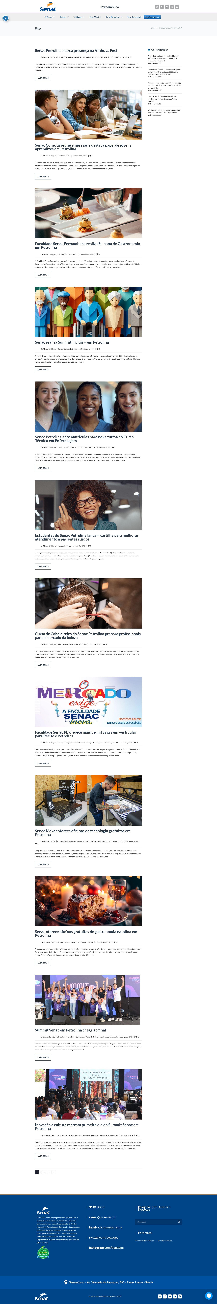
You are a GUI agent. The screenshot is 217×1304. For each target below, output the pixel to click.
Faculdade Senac (77, 743)
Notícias (70, 57)
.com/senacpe (105, 1227)
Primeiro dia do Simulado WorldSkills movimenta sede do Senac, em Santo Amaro (162, 99)
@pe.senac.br (102, 1217)
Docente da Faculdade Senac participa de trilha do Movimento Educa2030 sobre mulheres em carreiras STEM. (164, 71)
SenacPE (97, 57)
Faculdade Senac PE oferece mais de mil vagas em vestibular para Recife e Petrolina (85, 734)
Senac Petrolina (87, 57)
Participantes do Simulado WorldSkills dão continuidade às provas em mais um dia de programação (164, 85)
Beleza (60, 644)
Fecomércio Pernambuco (144, 1241)
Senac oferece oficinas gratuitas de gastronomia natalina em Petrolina (86, 933)
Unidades (104, 57)
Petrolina (77, 57)
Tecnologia (89, 841)
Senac (52, 6)
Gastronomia (62, 57)
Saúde (91, 447)
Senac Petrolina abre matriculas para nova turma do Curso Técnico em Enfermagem (84, 439)
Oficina (73, 841)
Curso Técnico (63, 447)
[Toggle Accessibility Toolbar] (6, 18)
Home (152, 28)
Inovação (60, 841)
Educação (67, 743)
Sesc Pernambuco (165, 1241)
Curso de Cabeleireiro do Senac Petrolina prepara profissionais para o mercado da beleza (88, 635)
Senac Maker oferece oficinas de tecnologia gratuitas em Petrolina (82, 832)
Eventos (61, 156)
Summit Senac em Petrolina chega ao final (70, 1030)
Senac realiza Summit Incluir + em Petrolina (72, 342)
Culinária (61, 254)
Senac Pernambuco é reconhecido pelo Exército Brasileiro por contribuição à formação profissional (163, 58)
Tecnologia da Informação (103, 841)
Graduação (88, 743)
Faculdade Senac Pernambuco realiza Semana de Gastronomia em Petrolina (87, 245)
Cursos (60, 349)
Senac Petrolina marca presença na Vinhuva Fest (76, 50)
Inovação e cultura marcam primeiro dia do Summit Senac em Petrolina (87, 1126)
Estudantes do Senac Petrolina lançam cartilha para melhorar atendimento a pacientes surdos (86, 537)
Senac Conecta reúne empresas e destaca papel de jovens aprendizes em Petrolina (83, 147)
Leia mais (43, 78)
